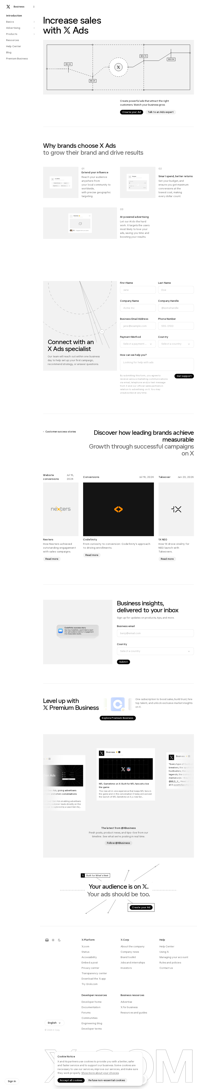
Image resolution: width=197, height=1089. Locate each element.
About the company (132, 946)
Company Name (129, 300)
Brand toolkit (128, 957)
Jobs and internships (133, 962)
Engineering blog (92, 1023)
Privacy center (90, 968)
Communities (89, 1018)
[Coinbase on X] (118, 704)
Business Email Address (134, 318)
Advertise (126, 1001)
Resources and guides (134, 1012)
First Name (126, 282)
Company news (130, 951)
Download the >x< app (94, 978)
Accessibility (89, 957)
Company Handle (168, 300)
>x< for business (129, 1007)
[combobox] (138, 344)
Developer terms (92, 1028)
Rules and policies (170, 962)
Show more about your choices (100, 1073)
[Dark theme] (59, 940)
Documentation (91, 1007)
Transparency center (94, 973)
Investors (126, 968)
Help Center (166, 946)
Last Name (164, 282)
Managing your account (173, 957)
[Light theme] (53, 940)
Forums (86, 1012)
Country (163, 336)
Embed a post (90, 962)
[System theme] (47, 940)
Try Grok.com (90, 984)
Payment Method (130, 336)
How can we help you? (133, 354)
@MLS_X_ (180, 781)
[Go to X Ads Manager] (118, 67)
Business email (126, 626)
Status (85, 951)
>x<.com (85, 946)
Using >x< (164, 951)
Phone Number (167, 318)
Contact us (166, 968)
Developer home (92, 1001)
